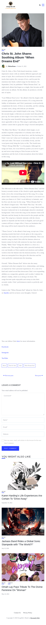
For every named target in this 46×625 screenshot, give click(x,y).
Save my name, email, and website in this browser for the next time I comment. (22, 441)
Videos (10, 582)
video (20, 365)
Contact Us (17, 613)
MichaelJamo (12, 66)
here (18, 341)
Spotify (6, 293)
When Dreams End (29, 365)
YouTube (5, 358)
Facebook (5, 347)
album (4, 365)
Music (4, 49)
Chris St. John (12, 365)
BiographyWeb (35, 618)
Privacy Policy (27, 613)
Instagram (5, 352)
